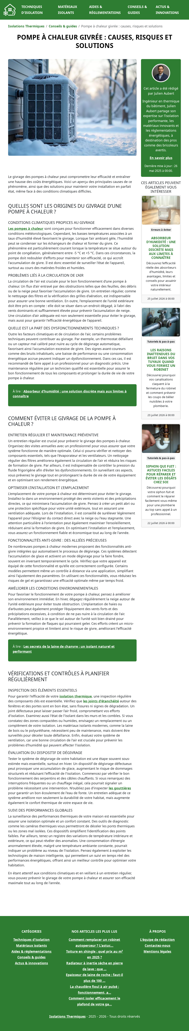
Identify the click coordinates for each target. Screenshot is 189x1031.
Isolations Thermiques (26, 26)
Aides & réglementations (105, 9)
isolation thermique (75, 696)
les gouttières (120, 788)
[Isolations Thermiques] (9, 9)
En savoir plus (161, 158)
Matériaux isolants (67, 9)
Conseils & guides (137, 9)
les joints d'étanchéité (101, 701)
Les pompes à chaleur (25, 228)
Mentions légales (157, 951)
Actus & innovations (167, 9)
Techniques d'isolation (32, 9)
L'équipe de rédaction (157, 939)
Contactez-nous (157, 945)
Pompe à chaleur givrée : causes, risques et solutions (94, 41)
